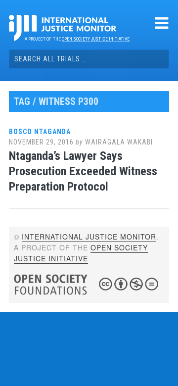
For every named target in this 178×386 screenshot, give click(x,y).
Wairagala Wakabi (119, 142)
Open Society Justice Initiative (96, 39)
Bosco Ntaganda (40, 132)
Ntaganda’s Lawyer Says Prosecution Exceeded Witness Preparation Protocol (83, 171)
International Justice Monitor (89, 236)
